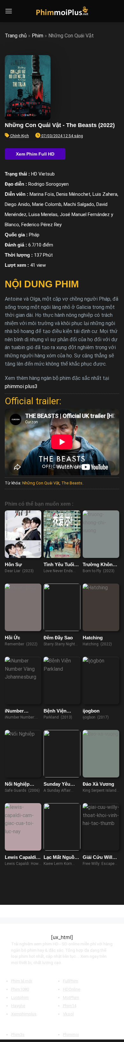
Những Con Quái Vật (40, 483)
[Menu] (8, 11)
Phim (37, 36)
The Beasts (71, 483)
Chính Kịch (19, 136)
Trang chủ (16, 36)
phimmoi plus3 (21, 386)
